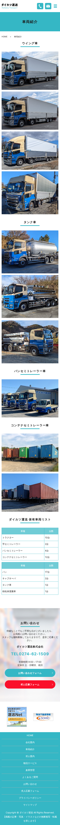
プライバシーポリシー (30, 797)
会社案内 (30, 742)
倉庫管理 (30, 770)
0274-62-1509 (34, 654)
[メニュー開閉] (55, 6)
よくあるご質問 (30, 777)
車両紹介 (30, 749)
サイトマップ (30, 804)
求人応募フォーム (30, 684)
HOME (4, 36)
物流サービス (30, 763)
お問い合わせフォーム (30, 673)
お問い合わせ (30, 784)
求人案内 (30, 756)
